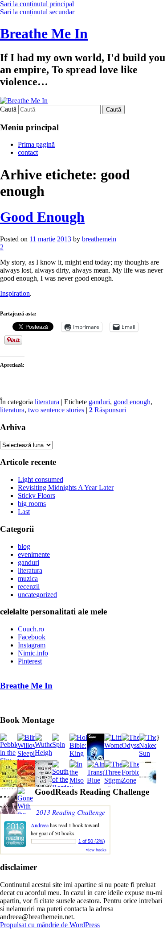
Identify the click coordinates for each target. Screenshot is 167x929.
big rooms (32, 503)
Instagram (31, 645)
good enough (132, 402)
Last (24, 511)
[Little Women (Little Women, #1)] (115, 745)
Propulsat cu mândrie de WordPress (50, 925)
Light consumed (40, 479)
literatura (47, 402)
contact (28, 152)
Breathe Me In (44, 33)
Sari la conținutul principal (37, 4)
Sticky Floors (36, 495)
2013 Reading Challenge (70, 812)
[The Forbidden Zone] (136, 780)
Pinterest (30, 661)
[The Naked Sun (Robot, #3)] (148, 753)
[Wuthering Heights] (49, 752)
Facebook (31, 637)
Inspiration (15, 293)
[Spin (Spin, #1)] (60, 744)
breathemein (99, 239)
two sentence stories (56, 410)
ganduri (99, 402)
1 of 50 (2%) (91, 841)
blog (24, 546)
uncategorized (37, 594)
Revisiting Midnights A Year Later (66, 487)
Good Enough (42, 217)
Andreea (40, 825)
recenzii (29, 586)
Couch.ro (31, 629)
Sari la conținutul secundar (37, 12)
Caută (8, 109)
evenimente (34, 554)
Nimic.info (33, 653)
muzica (28, 578)
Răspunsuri (107, 410)
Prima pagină (36, 144)
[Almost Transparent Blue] (103, 780)
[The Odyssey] (134, 745)
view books (96, 849)
